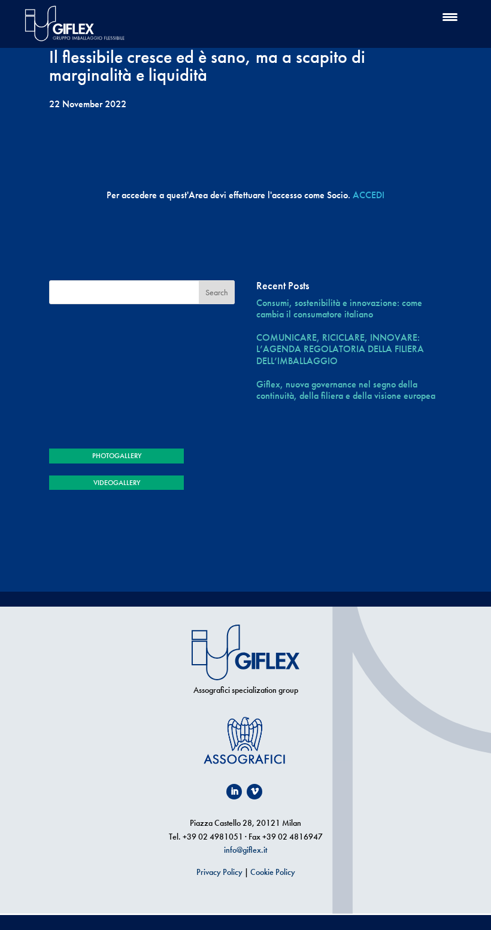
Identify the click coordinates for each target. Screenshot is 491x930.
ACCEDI (368, 195)
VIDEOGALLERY (116, 482)
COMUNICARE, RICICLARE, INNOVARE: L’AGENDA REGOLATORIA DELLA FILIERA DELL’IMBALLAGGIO (340, 349)
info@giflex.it (245, 849)
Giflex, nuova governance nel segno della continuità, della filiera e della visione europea (345, 389)
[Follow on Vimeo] (254, 791)
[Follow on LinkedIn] (234, 791)
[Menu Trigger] (450, 16)
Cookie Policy (272, 872)
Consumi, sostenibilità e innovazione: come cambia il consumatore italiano (339, 308)
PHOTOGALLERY (116, 456)
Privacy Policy (219, 872)
